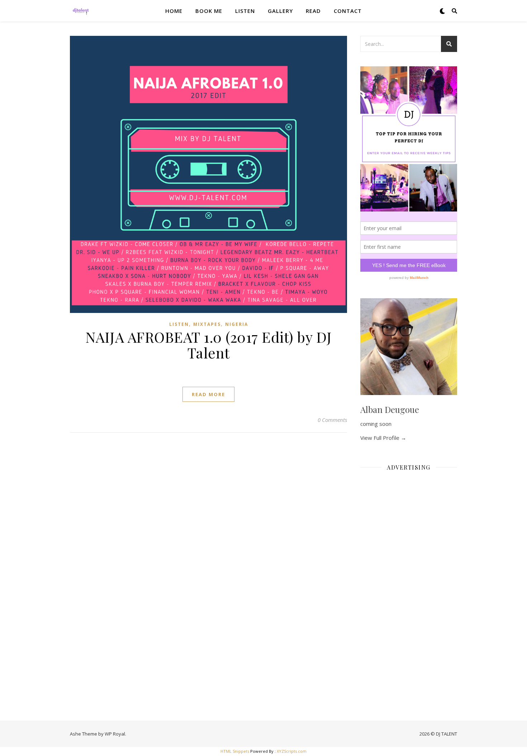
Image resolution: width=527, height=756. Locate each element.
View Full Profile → (383, 437)
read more (208, 394)
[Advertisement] (408, 584)
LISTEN (245, 10)
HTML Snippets (234, 751)
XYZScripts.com (292, 751)
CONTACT (348, 10)
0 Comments (332, 419)
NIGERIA (236, 324)
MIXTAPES (207, 324)
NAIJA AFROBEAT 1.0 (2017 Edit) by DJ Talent (208, 344)
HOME (173, 10)
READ (313, 10)
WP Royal (115, 734)
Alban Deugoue (389, 409)
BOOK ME (208, 10)
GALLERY (280, 10)
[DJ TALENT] (80, 11)
